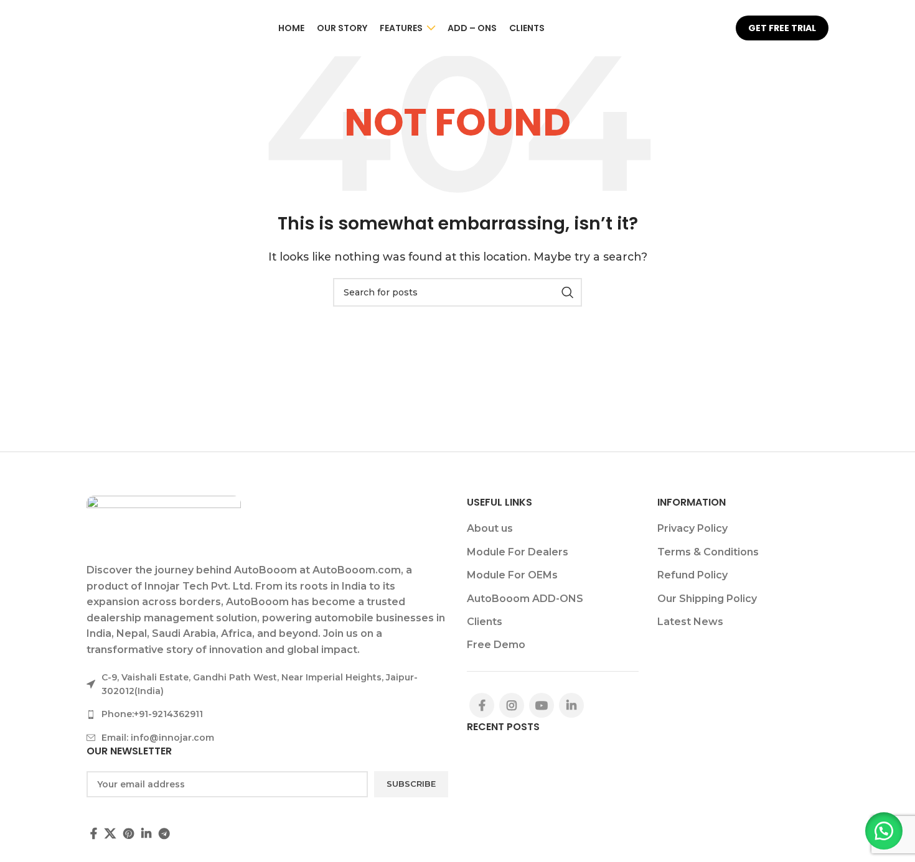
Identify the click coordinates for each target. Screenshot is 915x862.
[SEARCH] (567, 292)
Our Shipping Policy (707, 599)
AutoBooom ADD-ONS (525, 599)
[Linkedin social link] (146, 833)
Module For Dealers (517, 552)
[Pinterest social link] (129, 833)
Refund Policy (692, 575)
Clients (484, 622)
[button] (884, 831)
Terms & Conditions (708, 552)
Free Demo (496, 645)
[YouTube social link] (541, 705)
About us (490, 528)
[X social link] (110, 833)
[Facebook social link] (94, 833)
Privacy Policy (692, 528)
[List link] (267, 714)
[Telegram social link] (164, 833)
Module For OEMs (512, 575)
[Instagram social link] (511, 705)
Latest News (690, 622)
